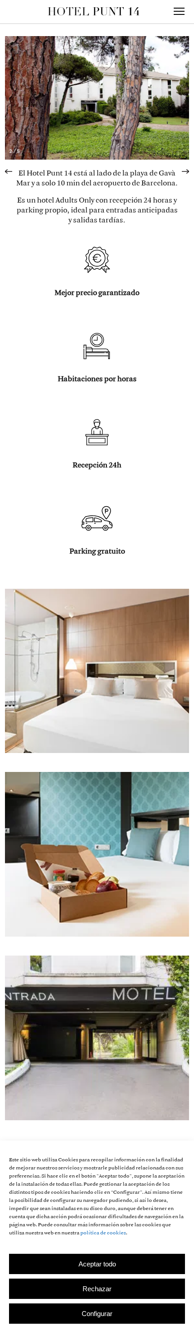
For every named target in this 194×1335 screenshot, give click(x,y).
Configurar (97, 1313)
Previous (13, 168)
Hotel (93, 11)
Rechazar (97, 1289)
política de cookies (103, 1233)
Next (181, 168)
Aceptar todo (97, 1264)
